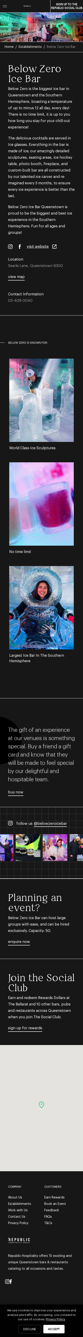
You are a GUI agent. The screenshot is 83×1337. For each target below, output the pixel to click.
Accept (54, 1329)
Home (9, 47)
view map (16, 277)
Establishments (30, 47)
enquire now (19, 942)
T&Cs (48, 1223)
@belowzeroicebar (50, 823)
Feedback (51, 1210)
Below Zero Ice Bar (61, 47)
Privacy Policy (18, 1223)
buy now (15, 792)
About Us (15, 1197)
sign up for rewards (25, 1028)
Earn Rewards (54, 1197)
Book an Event (55, 1204)
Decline (29, 1329)
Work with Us (18, 1210)
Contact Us (16, 1216)
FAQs (48, 1216)
